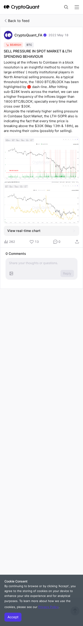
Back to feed (18, 20)
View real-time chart (24, 231)
